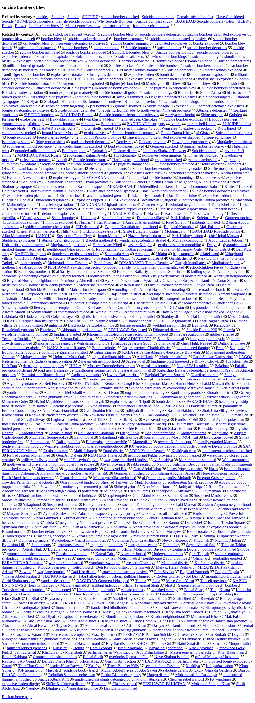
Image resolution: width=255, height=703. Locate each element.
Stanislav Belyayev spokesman (182, 209)
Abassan (25, 594)
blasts (213, 469)
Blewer (20, 26)
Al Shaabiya (163, 460)
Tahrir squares (105, 352)
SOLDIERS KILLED (68, 603)
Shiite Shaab (122, 639)
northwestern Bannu (47, 191)
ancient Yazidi (228, 303)
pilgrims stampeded (133, 164)
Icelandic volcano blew (151, 26)
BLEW (243, 21)
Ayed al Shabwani (57, 513)
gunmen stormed (128, 106)
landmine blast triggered (170, 361)
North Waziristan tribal (60, 410)
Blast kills (164, 303)
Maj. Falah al (210, 227)
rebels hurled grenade (118, 110)
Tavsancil (98, 684)
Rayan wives (61, 558)
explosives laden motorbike (179, 245)
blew (111, 119)
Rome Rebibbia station (227, 487)
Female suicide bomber (195, 17)
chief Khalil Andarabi (80, 392)
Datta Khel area (224, 204)
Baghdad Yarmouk (194, 572)
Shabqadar (52, 101)
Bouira (78, 648)
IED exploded (32, 294)
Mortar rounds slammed (197, 460)
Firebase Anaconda (189, 334)
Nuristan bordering (208, 513)
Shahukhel (166, 343)
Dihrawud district (166, 330)
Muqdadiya (113, 491)
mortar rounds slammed (142, 70)
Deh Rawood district (112, 567)
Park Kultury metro (213, 258)
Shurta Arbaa (210, 92)
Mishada (106, 424)
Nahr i (162, 464)
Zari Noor (111, 392)
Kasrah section (176, 213)
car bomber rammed (87, 65)
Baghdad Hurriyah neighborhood (33, 280)
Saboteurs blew (199, 83)
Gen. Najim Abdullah (104, 321)
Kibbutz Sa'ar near (52, 567)
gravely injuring (123, 513)
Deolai (25, 200)
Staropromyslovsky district (227, 607)
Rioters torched (168, 576)
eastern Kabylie (140, 245)
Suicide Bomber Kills (139, 428)
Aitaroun (51, 392)
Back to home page (17, 697)
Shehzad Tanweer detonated (177, 607)
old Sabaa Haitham (177, 428)
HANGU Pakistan (57, 576)
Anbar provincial (145, 527)
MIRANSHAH (120, 186)
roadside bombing (35, 630)
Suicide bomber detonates (75, 110)
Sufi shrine (123, 182)
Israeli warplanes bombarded (163, 191)
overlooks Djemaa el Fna (128, 657)
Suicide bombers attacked (35, 83)
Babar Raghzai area (212, 321)
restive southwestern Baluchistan (55, 379)
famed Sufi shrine (51, 500)
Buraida (215, 612)
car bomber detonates (194, 303)
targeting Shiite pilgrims (50, 97)
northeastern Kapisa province (50, 388)
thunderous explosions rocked (75, 254)
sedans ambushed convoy (130, 531)
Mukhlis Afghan (228, 540)
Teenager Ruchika (16, 339)
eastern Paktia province (75, 424)
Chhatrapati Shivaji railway (23, 419)
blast (168, 585)
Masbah (52, 670)
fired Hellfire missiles (223, 639)
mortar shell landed (201, 124)
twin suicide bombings (181, 101)
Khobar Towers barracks (134, 594)
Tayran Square (67, 625)
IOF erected (138, 446)
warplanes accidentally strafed (142, 240)
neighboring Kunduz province (202, 182)
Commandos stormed (45, 303)
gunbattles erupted (227, 558)
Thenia (140, 581)
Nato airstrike (100, 406)
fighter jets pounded (202, 155)
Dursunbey (171, 545)
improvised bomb (90, 558)
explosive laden (29, 61)
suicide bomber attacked (120, 17)
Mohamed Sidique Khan (210, 684)
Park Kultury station (187, 236)
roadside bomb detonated (90, 142)
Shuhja (209, 536)
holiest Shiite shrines (31, 406)
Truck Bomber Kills (123, 666)
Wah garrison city (90, 343)
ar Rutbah (218, 634)
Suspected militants (62, 504)
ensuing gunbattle (133, 630)
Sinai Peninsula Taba (44, 621)
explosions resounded (143, 612)
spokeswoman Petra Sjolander (200, 630)
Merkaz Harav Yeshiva (174, 567)
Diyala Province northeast (168, 285)
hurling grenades (133, 325)
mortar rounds (31, 263)
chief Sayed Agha (183, 500)
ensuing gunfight (50, 612)
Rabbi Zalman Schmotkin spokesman (125, 249)
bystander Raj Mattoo (113, 258)
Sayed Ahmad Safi (200, 545)
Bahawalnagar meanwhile (106, 442)
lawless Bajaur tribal (123, 375)
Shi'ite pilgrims (155, 88)
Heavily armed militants (108, 168)
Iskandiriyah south (146, 195)
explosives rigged (66, 177)
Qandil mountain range (97, 549)
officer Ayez (89, 661)
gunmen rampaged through (23, 124)
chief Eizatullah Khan (166, 518)
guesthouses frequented (93, 370)
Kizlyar (32, 101)
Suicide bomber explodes (183, 119)
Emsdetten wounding (72, 554)
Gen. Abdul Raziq (147, 495)
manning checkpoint (54, 536)
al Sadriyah (65, 272)
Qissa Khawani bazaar (19, 168)
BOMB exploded (122, 200)
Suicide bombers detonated (133, 133)
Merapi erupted (115, 495)
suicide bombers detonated (160, 34)
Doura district (211, 164)
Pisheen (8, 119)
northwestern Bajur (88, 531)
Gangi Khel (131, 383)
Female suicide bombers (75, 21)
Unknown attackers (146, 679)
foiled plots (81, 567)
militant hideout (104, 585)
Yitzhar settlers (218, 397)
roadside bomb (53, 164)
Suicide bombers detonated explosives (129, 115)
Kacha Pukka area (235, 173)
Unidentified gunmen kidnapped (118, 518)
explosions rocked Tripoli (130, 401)
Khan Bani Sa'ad (84, 500)
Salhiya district (143, 316)
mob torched (81, 258)
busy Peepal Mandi (194, 509)
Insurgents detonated (106, 74)
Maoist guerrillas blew (82, 26)
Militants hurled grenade (62, 298)
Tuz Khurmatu (236, 361)
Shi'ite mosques (220, 168)
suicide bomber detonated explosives (178, 39)
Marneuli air (142, 442)
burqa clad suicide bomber (152, 177)
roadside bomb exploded (118, 88)
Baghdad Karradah (179, 227)
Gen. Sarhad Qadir (215, 464)
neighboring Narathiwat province (86, 522)
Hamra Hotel (185, 383)
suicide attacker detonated (88, 39)
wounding (120, 289)
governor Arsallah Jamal (201, 415)
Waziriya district (104, 634)
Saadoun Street (31, 433)
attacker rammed (130, 97)
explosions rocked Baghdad (217, 312)
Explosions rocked (218, 437)
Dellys (212, 245)
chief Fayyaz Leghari (155, 639)
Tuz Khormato (108, 222)
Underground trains (167, 554)
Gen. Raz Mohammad (91, 594)
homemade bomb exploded (82, 83)
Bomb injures (193, 594)
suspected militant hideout (148, 334)
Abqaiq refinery (133, 590)
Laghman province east (69, 419)
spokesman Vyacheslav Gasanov (151, 280)
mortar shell (162, 630)
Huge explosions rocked (220, 473)
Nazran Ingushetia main (147, 236)
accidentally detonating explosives (29, 276)
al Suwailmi (46, 487)
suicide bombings (158, 92)
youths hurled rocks (22, 392)
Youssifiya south (15, 307)
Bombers (46, 21)
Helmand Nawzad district (27, 177)
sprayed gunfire (218, 137)
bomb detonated (172, 74)
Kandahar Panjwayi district (156, 603)
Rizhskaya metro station (53, 361)
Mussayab (185, 491)
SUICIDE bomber (236, 124)
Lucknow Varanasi (30, 634)
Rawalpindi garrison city (191, 142)
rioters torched (73, 276)
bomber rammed (106, 48)
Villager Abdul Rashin (19, 576)
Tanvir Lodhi (137, 137)
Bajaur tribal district (125, 294)
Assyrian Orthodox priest (93, 630)
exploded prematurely (81, 469)
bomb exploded (200, 61)
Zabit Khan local (170, 339)
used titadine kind (144, 298)
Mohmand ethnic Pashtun (68, 263)
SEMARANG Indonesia (106, 177)
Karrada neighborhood (105, 446)
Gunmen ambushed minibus (55, 657)
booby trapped (189, 455)
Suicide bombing (205, 151)
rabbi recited (141, 464)
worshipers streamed (163, 294)
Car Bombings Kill (161, 415)
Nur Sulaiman (45, 527)
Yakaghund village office (118, 437)
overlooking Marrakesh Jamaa (190, 388)
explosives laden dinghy (21, 684)
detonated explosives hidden (64, 213)
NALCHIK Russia (127, 213)
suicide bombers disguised (91, 164)
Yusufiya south (34, 218)
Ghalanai (200, 558)
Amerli (61, 160)
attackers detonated (51, 88)
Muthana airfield (73, 585)
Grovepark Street (191, 634)
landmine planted (67, 334)
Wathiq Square (106, 312)
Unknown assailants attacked (164, 513)
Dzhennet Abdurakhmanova (42, 473)
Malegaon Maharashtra (20, 639)
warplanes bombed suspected (112, 191)
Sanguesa (237, 348)
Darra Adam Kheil (107, 245)
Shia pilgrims (82, 88)
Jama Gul (163, 643)
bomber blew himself (46, 26)
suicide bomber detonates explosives (220, 191)
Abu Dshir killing (150, 652)
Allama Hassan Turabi (82, 643)
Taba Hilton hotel (92, 576)
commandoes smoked (19, 133)
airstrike (61, 630)
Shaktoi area (204, 285)
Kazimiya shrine (110, 388)
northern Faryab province (22, 267)
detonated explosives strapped (177, 137)
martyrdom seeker (142, 545)
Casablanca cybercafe (161, 352)
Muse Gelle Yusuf (180, 581)
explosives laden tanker (221, 195)
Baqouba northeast (223, 119)
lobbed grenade (119, 267)
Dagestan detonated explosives (173, 97)
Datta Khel (193, 522)
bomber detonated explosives (221, 106)
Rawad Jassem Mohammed (28, 455)
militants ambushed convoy (55, 209)
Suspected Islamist (197, 280)
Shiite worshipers (216, 97)
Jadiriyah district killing (143, 410)
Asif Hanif (145, 357)
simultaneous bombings (50, 79)
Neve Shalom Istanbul (171, 657)
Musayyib (55, 182)
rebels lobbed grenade (39, 173)
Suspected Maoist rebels (213, 495)
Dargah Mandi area (190, 263)
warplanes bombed (156, 366)
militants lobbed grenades (27, 648)
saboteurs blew (184, 88)
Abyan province (112, 464)
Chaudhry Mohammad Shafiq (142, 424)
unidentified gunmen (52, 200)
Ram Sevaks (164, 572)
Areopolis (142, 254)
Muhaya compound (187, 240)
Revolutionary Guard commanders (79, 540)
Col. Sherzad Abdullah (96, 433)
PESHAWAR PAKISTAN (164, 684)
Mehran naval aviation (102, 625)
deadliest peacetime (68, 406)
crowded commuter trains (198, 186)
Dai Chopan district (206, 316)
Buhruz (8, 200)
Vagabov (33, 688)
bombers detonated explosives (25, 110)
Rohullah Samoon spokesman (71, 675)
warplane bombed (51, 572)
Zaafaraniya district (209, 563)
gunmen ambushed (202, 160)
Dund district (113, 451)
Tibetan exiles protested (234, 531)
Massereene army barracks (191, 652)
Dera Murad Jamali (157, 487)
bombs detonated (102, 61)
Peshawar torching (208, 213)
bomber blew (51, 39)
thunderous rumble (70, 607)
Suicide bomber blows (173, 52)
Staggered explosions (18, 240)
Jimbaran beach (225, 209)
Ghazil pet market (204, 375)
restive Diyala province (219, 446)
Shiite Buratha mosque (141, 231)
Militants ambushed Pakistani (40, 495)
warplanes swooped (104, 563)
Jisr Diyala (48, 616)
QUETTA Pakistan (182, 621)
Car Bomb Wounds (91, 639)
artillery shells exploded (39, 460)
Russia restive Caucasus (190, 424)
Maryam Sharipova (22, 513)
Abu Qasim (117, 307)
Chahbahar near (139, 321)
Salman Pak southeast (77, 339)
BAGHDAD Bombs (76, 115)
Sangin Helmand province (198, 585)
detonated (58, 65)
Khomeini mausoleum (104, 334)
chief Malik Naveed (196, 343)
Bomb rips (186, 92)
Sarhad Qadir (188, 661)
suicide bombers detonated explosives (216, 34)
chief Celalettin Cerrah (155, 182)
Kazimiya (88, 218)
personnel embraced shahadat (192, 173)
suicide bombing (205, 56)
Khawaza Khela (154, 598)
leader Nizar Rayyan (66, 666)
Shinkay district (30, 325)
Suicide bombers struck (154, 21)
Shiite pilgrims (125, 487)
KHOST (143, 643)
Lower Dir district (30, 603)
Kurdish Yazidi (186, 419)
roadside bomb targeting (65, 106)
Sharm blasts (40, 442)
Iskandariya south (16, 142)
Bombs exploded (168, 61)
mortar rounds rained (54, 343)
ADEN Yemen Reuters (147, 451)
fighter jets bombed (125, 83)
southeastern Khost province (29, 146)
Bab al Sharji (194, 590)
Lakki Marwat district (219, 383)
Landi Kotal (83, 437)
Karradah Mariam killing (153, 509)
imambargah (94, 401)
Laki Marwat (186, 504)
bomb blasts (16, 128)
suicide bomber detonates (207, 48)
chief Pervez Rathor (95, 272)
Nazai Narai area (89, 536)
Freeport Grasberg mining (217, 478)
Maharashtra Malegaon (88, 289)
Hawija (195, 518)
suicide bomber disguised (118, 92)
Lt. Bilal (32, 598)
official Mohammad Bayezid (144, 549)
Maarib (208, 625)
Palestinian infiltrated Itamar (43, 375)
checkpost (164, 491)
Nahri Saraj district (191, 643)
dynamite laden (235, 245)
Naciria (85, 222)
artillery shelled (222, 334)
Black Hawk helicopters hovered (28, 478)
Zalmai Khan (177, 495)
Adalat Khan (136, 625)
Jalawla (229, 330)
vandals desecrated (55, 581)
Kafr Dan (9, 366)
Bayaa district (17, 209)
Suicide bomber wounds (151, 168)
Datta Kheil (58, 294)
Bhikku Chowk (207, 361)
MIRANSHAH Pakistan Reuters (191, 406)
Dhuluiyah (168, 594)
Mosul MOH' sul (184, 437)
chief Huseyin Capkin (81, 460)
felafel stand (209, 254)
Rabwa (34, 415)
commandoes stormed (19, 213)
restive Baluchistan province (225, 621)
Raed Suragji (176, 222)
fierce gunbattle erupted (52, 307)
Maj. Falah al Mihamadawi (83, 527)
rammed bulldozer (82, 495)
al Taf (97, 419)
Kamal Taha (105, 554)
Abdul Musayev (168, 531)
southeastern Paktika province (206, 200)
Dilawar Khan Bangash (110, 603)
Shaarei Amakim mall (134, 370)
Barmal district (60, 433)
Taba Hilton (153, 522)
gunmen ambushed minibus (28, 554)
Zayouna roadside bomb (50, 509)
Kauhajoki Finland (148, 500)
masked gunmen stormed (21, 249)
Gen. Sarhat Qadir (234, 388)
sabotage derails (175, 670)
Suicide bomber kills (158, 17)
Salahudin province (231, 307)
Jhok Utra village (215, 410)
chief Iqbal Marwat (224, 236)
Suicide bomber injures (234, 133)
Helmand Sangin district (96, 590)
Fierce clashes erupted (68, 634)
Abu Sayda (148, 670)
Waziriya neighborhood (63, 446)
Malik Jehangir (85, 451)
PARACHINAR (200, 401)
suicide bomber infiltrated (40, 52)
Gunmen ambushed (129, 473)
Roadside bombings (213, 428)
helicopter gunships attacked (80, 146)
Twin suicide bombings (168, 56)
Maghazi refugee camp (58, 491)
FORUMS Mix (186, 536)
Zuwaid (25, 572)
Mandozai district (175, 563)
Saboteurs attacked (16, 500)
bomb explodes (19, 137)
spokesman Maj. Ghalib (89, 473)
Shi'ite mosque (158, 106)
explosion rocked (168, 160)
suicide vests (210, 177)
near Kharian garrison (38, 231)
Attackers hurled (133, 554)
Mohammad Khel (205, 616)
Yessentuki (184, 106)
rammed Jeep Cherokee (139, 119)
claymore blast (158, 383)
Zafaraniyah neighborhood (99, 361)
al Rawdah (205, 598)
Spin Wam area (165, 128)
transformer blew (116, 26)
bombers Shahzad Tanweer (164, 151)
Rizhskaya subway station (22, 92)
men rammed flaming (193, 348)
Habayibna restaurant (99, 504)
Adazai (7, 572)
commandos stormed (23, 222)
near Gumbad (47, 518)
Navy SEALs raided (193, 366)
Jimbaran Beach (215, 298)
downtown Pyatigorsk (159, 200)
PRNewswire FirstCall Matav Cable (112, 415)
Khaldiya (193, 666)
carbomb (88, 124)
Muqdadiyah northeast (234, 142)
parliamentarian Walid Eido (109, 652)
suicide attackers (131, 56)
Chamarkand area (73, 478)
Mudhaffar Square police (48, 437)
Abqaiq (224, 482)
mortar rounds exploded (223, 70)
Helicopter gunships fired (88, 303)
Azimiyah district (149, 258)
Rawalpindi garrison (18, 330)
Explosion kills (13, 545)
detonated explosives (171, 43)
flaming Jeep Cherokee (93, 509)
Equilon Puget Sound (19, 352)
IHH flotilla (16, 509)
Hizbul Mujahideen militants (56, 401)
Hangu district (158, 675)
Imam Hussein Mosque (60, 133)
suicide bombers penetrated (223, 88)
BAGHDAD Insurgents (146, 124)
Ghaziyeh (142, 567)
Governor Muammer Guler (182, 249)
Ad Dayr (193, 576)
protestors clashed (70, 545)
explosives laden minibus (161, 155)
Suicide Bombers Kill (47, 289)
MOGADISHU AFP (135, 339)
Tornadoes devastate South (131, 343)
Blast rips (121, 303)
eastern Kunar (131, 285)
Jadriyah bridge (191, 487)
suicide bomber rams (234, 61)
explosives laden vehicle (21, 106)
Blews (7, 26)
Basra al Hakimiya (181, 410)
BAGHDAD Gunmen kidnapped (102, 581)
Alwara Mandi (13, 312)
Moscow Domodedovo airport (111, 366)
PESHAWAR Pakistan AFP (53, 128)
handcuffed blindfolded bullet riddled (120, 607)
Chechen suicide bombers (83, 173)
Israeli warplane (130, 648)
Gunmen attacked (164, 146)
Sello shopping (63, 218)
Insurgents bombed (147, 307)
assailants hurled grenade (106, 195)
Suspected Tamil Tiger (74, 236)
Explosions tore (55, 451)
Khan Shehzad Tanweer (226, 518)
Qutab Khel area (90, 307)
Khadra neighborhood (167, 616)
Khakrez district (114, 621)
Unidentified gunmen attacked (160, 267)
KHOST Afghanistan (174, 321)
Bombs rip (124, 142)
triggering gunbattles (106, 545)
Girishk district (180, 258)
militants (55, 325)
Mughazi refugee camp (69, 245)
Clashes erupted (124, 684)
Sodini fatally (41, 312)
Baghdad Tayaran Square (165, 375)
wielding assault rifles (169, 325)
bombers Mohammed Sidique (226, 549)
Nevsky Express (175, 540)
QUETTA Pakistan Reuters (94, 383)
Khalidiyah (50, 652)
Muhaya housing (34, 357)
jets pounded (200, 307)
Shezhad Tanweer (115, 482)
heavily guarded (41, 585)
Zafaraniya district (74, 352)
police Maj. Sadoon (53, 594)
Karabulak (222, 325)
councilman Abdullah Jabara (173, 473)
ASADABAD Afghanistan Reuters (108, 204)
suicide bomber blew (117, 34)
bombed (8, 612)
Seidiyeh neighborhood (20, 446)
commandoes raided (73, 312)
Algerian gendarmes (22, 383)
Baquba (85, 388)
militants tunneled (206, 222)
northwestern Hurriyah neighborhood (36, 464)
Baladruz (222, 366)
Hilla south (71, 70)
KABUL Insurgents (30, 254)
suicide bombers (75, 48)
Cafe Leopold (101, 648)
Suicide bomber (62, 124)
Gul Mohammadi (123, 558)
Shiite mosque (212, 115)
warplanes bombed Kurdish (126, 460)
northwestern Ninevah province (166, 110)
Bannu (173, 522)
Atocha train (11, 625)
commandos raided (219, 101)
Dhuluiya (53, 688)
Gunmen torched (238, 218)
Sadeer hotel (135, 361)
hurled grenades (19, 536)
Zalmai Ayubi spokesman (224, 419)
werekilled (215, 455)
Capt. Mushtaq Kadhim (228, 594)
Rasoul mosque (14, 531)
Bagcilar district (118, 643)
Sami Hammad (95, 598)
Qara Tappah (199, 554)
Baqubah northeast (160, 433)
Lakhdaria (10, 316)
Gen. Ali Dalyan (69, 455)
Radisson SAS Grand (19, 661)
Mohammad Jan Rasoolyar (196, 675)
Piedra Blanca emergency (121, 675)
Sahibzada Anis (117, 254)
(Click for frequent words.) (74, 34)
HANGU (43, 236)
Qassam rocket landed (77, 482)
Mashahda (244, 200)
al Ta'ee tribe (128, 522)
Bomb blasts (103, 263)
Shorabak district (220, 392)
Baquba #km (31, 182)
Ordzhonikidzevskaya (100, 231)
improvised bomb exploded (225, 661)
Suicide (73, 17)
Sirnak (217, 643)
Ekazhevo (48, 330)
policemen (90, 491)
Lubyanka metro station (106, 298)
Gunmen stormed (32, 540)
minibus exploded (59, 222)
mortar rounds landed (40, 70)
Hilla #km (69, 231)
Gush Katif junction (120, 661)
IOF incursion (29, 670)
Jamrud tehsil (25, 652)
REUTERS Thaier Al (105, 455)
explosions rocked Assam (63, 168)
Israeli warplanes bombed (153, 379)
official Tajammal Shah (141, 585)
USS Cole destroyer (58, 316)
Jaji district (88, 316)
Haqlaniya (119, 527)
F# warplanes (220, 679)
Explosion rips (102, 325)
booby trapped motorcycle (174, 446)
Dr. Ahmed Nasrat (148, 289)
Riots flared (227, 128)
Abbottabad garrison (18, 491)
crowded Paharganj (17, 482)
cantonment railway (139, 312)
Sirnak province (201, 648)
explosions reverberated (81, 616)
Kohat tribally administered (23, 245)
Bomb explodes (104, 348)
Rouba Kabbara (14, 657)
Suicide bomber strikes (65, 61)
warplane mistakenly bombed (25, 334)
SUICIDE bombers (39, 115)
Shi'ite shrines (70, 195)
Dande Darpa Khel (176, 133)
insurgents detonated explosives (80, 43)
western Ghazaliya (140, 563)
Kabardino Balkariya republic (180, 370)
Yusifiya (94, 666)
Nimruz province (230, 272)
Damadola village (151, 218)
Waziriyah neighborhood (232, 276)
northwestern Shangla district (112, 276)
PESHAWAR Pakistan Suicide (147, 634)
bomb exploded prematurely (71, 92)
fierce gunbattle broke (55, 397)
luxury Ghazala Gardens (213, 670)
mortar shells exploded (216, 79)
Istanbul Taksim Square (226, 522)
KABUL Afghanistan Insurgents (32, 321)
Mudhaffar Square (226, 263)
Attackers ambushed (18, 616)
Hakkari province (152, 142)
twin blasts (92, 119)
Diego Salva (129, 433)
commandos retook (53, 186)
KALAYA (130, 352)
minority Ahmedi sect (82, 280)
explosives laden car (18, 56)
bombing (99, 213)
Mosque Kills (47, 469)
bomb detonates (168, 401)
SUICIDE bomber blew (131, 52)
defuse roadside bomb (208, 289)
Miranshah (73, 652)
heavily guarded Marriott (217, 442)
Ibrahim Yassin (90, 397)
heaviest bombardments (20, 522)
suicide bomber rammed (130, 43)
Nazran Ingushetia (133, 128)
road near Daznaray (53, 370)
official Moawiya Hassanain (217, 657)
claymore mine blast (88, 294)
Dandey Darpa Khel (58, 661)
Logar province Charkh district (146, 348)
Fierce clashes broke (53, 137)
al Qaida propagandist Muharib (166, 478)
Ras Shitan (42, 424)
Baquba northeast (99, 240)
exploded (76, 191)
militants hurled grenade (26, 65)
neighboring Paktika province (98, 137)
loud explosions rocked (126, 146)
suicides (42, 17)
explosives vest (32, 119)
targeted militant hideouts (111, 357)
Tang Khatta (220, 590)
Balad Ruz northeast (34, 272)
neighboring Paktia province (150, 455)
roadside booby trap (79, 670)
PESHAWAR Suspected (127, 330)
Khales (229, 186)
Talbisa (122, 509)
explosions (228, 625)
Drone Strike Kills (122, 419)
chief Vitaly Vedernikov (160, 276)
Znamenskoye (153, 204)
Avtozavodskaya (156, 419)
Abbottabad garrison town (81, 330)
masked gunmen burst (150, 536)
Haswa (153, 213)
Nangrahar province (82, 688)
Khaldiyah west (183, 451)
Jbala (156, 581)
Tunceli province (213, 581)
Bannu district (228, 83)
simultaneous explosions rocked (227, 451)
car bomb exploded (55, 56)
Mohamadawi (175, 231)
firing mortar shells (50, 142)
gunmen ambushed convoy (205, 146)
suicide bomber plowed (215, 52)
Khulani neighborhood (188, 204)
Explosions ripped (88, 200)
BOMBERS (26, 21)
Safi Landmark (189, 639)
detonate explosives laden (185, 527)
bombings (186, 177)
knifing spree (201, 272)
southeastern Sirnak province (190, 482)
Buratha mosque (60, 549)
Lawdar (106, 339)
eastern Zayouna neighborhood (226, 504)
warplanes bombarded (66, 563)
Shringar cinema (193, 433)
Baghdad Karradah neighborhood (131, 227)
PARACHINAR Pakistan (22, 563)
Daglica (238, 634)
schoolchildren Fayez (206, 267)
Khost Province (116, 500)
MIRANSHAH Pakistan (217, 567)
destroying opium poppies (43, 366)
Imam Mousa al (110, 236)
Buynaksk (200, 325)
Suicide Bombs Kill (201, 330)
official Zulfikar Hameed (131, 576)
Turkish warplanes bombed (23, 590)
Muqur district (240, 643)
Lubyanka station (219, 666)
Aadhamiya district (86, 375)
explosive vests (140, 79)
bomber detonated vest (49, 531)
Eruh (220, 348)
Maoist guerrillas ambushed (114, 478)
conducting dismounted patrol (84, 487)
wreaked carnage (164, 590)
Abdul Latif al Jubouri (225, 240)
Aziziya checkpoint (180, 115)
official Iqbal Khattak (200, 603)
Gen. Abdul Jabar (147, 469)
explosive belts (114, 316)
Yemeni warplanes (232, 294)
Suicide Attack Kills (53, 679)
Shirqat (30, 164)
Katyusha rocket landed (184, 612)
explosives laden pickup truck (30, 195)
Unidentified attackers (155, 186)
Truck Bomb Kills (147, 621)
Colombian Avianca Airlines (134, 540)
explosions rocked (197, 128)
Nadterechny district (62, 415)
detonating (176, 289)
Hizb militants (139, 491)
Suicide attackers (122, 65)
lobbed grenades (189, 168)
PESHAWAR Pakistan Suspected (74, 267)
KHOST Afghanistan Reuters (41, 258)
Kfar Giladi (11, 598)
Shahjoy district (173, 316)
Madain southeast (83, 612)
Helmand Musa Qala (69, 357)
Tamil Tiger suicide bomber (23, 74)
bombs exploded (206, 43)
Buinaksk (99, 151)
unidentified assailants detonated (100, 679)
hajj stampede (183, 254)
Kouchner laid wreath (232, 509)
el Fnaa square (82, 464)
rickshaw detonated (35, 160)
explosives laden (141, 74)
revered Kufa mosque (175, 442)
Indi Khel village (15, 424)
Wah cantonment (235, 460)
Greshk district (33, 558)
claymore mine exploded (21, 348)
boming (48, 352)
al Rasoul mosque (88, 186)
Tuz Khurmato (124, 155)
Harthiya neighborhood (130, 160)
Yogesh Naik (31, 549)
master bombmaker (101, 428)
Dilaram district (125, 151)
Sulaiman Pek (237, 415)
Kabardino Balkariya (133, 272)
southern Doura (184, 549)
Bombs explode (74, 151)
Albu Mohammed (16, 236)
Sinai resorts (41, 545)
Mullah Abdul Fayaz (117, 670)
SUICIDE (90, 17)
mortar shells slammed (84, 101)
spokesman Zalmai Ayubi (87, 155)
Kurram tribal (154, 437)
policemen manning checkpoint (55, 428)
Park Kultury (181, 218)
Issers (246, 204)
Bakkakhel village (64, 119)
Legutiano (220, 433)
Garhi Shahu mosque (18, 581)
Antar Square (227, 280)
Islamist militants (183, 625)
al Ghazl (203, 133)
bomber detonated (135, 61)
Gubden (235, 115)
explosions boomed (226, 527)
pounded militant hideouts (35, 151)
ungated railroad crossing (144, 392)
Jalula (49, 522)
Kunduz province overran (107, 379)
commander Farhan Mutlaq (138, 406)
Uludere (30, 316)
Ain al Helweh (38, 625)
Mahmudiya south (21, 204)
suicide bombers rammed (204, 65)
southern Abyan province (89, 182)
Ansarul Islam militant (142, 222)
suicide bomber (169, 48)
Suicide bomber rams (89, 160)
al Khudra (46, 482)
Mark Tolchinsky (148, 482)
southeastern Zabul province (50, 285)
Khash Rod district (81, 621)
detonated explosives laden (131, 209)
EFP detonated (198, 531)
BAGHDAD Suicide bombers (199, 21)
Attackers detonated (211, 110)
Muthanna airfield (173, 357)
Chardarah (142, 303)
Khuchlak (201, 540)
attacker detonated (16, 88)
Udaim (161, 254)
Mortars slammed (198, 294)
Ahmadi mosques (193, 379)
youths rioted (61, 590)
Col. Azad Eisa (116, 469)
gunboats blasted (57, 639)
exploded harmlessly (145, 388)
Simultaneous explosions (125, 616)
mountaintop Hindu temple (227, 576)
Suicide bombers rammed (174, 164)
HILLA (75, 366)
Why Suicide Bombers (115, 21)
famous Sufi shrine (170, 272)
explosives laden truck (145, 173)
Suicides (57, 17)
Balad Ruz (72, 321)
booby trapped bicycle (207, 339)
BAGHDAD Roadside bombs (216, 231)
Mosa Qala (111, 612)
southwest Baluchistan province (132, 101)
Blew (230, 21)
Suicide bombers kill (183, 70)
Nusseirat (60, 648)
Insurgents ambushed (180, 298)
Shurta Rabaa (93, 209)
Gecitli (26, 612)
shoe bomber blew (116, 218)
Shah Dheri (182, 598)
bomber (231, 585)
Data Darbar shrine (182, 195)
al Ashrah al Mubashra (19, 298)
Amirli (175, 124)
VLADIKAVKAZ (157, 661)
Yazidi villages (124, 598)
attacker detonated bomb (60, 240)
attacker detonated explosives (125, 572)
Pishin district (219, 249)
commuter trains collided (39, 643)
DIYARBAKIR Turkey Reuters (144, 263)
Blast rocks (76, 325)
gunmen (115, 173)
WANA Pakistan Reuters (66, 348)
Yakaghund (32, 504)
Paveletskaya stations (57, 204)
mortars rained (196, 276)
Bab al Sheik (93, 657)
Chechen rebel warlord (186, 679)
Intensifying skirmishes (185, 469)
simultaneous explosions (210, 74)
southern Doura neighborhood (146, 504)
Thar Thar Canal (31, 666)
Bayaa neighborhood (61, 598)
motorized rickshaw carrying (130, 397)
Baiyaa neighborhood (166, 648)
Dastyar (158, 625)
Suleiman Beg (208, 218)
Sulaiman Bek (184, 464)
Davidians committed (120, 688)
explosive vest (95, 133)
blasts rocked (237, 92)
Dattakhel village (231, 343)
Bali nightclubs (68, 442)
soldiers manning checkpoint (47, 227)
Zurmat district (75, 518)
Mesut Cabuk (238, 316)
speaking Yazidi (222, 370)
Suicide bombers (138, 48)
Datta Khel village (175, 312)
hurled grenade (13, 97)
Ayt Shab (112, 280)
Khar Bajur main (231, 652)
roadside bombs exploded (86, 52)
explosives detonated (67, 74)
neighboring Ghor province (68, 249)
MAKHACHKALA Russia (39, 155)
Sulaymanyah (210, 491)
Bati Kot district (83, 572)
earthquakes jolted (35, 607)
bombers (234, 164)
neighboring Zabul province (165, 558)
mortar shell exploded (175, 79)
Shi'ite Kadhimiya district (65, 684)
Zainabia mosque (91, 513)
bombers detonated (129, 39)
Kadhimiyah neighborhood (179, 397)
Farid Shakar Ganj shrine (213, 357)
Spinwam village (15, 527)
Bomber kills (111, 124)
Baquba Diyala (227, 572)
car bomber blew (36, 43)
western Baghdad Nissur (232, 379)
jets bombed (99, 106)
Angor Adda (118, 536)
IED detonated (87, 227)
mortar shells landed (97, 128)
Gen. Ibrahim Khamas (101, 410)
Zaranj (7, 666)
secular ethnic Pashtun (162, 666)
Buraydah (192, 352)
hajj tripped (45, 339)
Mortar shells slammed (96, 285)
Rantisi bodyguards (185, 392)
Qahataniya (236, 612)
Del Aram (176, 307)
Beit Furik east (55, 383)
